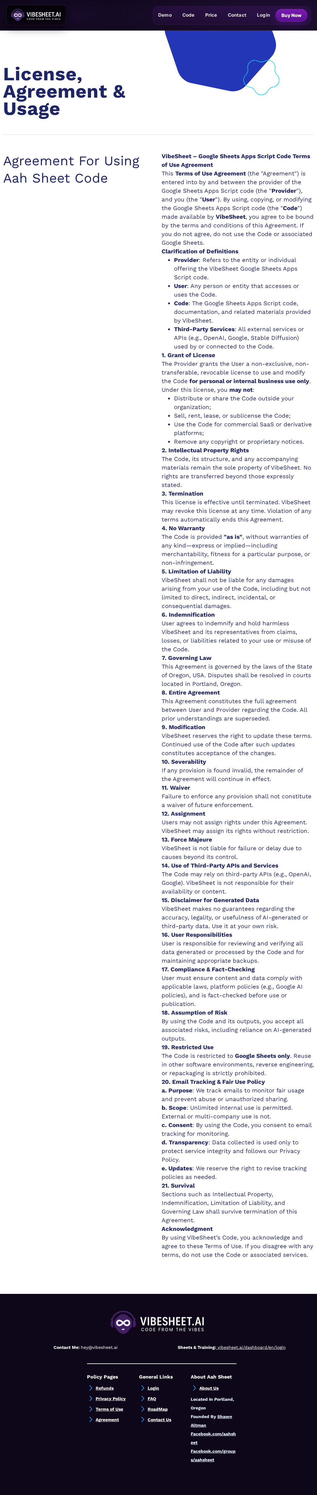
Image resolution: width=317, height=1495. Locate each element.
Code (188, 15)
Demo (165, 15)
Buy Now (291, 15)
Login (263, 15)
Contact (237, 15)
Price (211, 15)
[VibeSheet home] (36, 15)
